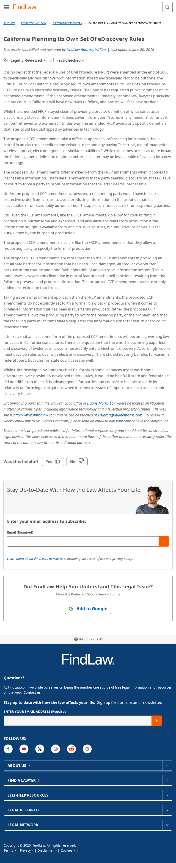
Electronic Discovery (67, 23)
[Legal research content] (167, 810)
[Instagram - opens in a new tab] (55, 749)
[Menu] (6, 7)
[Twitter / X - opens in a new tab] (39, 749)
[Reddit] (71, 749)
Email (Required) (20, 532)
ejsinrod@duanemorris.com (120, 415)
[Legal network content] (167, 825)
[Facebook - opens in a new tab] (8, 749)
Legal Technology (33, 23)
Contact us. (32, 692)
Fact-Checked (68, 60)
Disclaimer (46, 850)
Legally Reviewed (26, 60)
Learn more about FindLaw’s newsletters (36, 558)
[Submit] (164, 541)
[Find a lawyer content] (167, 780)
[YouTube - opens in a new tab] (23, 749)
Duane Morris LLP (101, 403)
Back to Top (90, 639)
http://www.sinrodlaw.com (34, 415)
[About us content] (167, 765)
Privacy (25, 850)
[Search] (167, 7)
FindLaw (9, 23)
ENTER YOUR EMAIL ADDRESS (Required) (36, 711)
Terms (8, 850)
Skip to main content (88, 5)
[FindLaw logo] (26, 7)
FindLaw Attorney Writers (86, 49)
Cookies (66, 850)
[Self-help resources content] (167, 795)
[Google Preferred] (87, 749)
